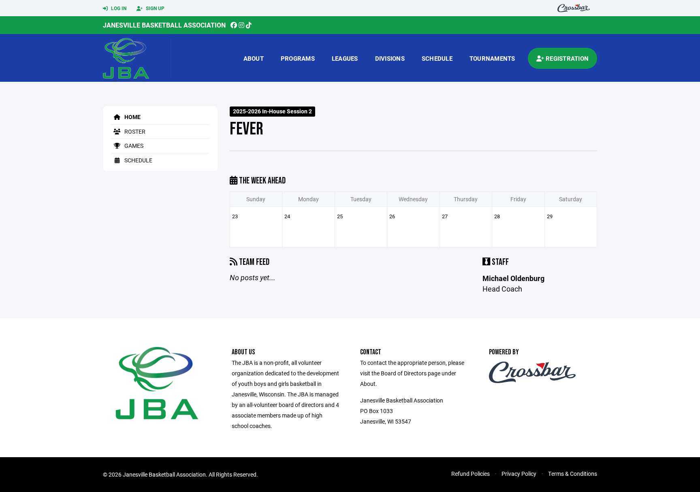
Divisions (390, 58)
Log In (118, 8)
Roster (134, 131)
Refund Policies (470, 473)
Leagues (345, 58)
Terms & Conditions (572, 473)
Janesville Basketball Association (164, 25)
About (253, 58)
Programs (298, 58)
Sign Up (154, 8)
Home (132, 117)
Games (133, 145)
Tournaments (492, 58)
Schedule (437, 58)
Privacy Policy (519, 473)
